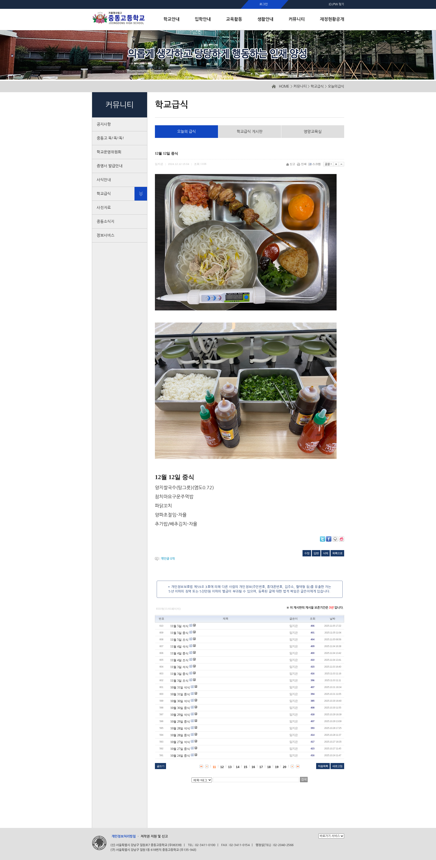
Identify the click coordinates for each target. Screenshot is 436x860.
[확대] (336, 164)
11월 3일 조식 (179, 680)
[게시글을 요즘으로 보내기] (341, 539)
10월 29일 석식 (180, 715)
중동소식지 (105, 221)
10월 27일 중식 (180, 749)
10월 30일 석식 (180, 701)
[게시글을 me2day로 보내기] (335, 539)
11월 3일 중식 (179, 674)
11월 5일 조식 (179, 640)
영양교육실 (312, 131)
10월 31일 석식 (180, 687)
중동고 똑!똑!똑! (110, 138)
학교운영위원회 (109, 152)
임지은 (293, 626)
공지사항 (104, 124)
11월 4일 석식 (179, 646)
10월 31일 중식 (180, 694)
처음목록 (323, 766)
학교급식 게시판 (249, 131)
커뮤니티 (300, 86)
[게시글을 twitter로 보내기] (322, 539)
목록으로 (337, 553)
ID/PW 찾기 (336, 4)
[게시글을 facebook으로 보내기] (329, 539)
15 (245, 767)
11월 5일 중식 (179, 633)
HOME (284, 86)
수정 (306, 553)
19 (277, 767)
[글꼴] (328, 164)
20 (284, 767)
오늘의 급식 (186, 131)
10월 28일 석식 (180, 728)
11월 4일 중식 (179, 653)
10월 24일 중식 (180, 755)
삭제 (325, 553)
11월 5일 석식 (179, 626)
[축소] (341, 164)
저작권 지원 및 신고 (154, 836)
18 (269, 767)
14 (237, 767)
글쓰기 (160, 766)
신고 (292, 163)
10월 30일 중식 (180, 708)
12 (222, 767)
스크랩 (316, 163)
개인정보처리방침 (124, 836)
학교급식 (317, 86)
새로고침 (337, 766)
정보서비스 (105, 235)
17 (261, 767)
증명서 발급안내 (109, 166)
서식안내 (104, 180)
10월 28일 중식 (180, 735)
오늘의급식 (336, 86)
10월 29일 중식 (180, 721)
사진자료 (104, 207)
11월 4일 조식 (179, 660)
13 (230, 767)
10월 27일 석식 (180, 742)
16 (253, 767)
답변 (316, 553)
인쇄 (304, 163)
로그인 (263, 4)
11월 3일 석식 (179, 667)
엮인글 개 (168, 558)
